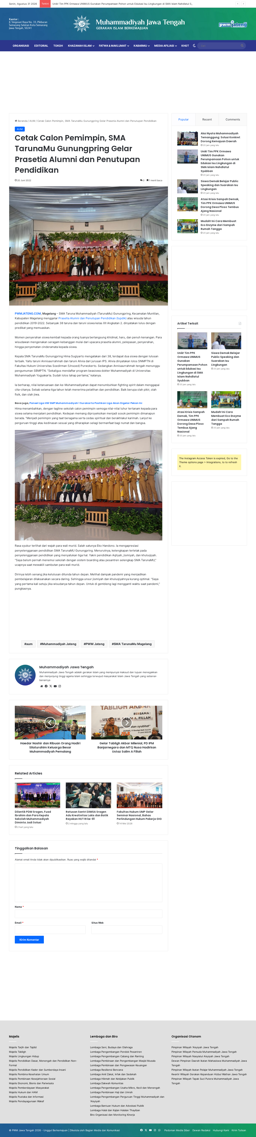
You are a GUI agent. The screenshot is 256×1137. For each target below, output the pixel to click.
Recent (207, 119)
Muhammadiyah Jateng (59, 644)
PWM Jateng (95, 644)
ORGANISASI (21, 45)
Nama (19, 906)
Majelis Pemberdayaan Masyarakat (29, 1087)
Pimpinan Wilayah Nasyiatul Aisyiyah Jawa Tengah (200, 1056)
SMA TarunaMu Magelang (133, 644)
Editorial (41, 45)
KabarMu (140, 45)
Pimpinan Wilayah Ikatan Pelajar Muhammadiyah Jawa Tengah (207, 1069)
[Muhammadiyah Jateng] (128, 24)
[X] (50, 686)
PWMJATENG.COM (28, 313)
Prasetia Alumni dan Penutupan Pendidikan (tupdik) (92, 318)
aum (29, 644)
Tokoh (58, 45)
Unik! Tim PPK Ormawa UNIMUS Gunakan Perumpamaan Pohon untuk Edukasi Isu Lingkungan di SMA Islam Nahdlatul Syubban (126, 3)
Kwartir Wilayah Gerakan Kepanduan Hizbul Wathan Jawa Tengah (209, 1074)
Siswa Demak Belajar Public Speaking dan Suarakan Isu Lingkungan (219, 185)
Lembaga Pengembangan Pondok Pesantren (116, 1051)
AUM (32, 120)
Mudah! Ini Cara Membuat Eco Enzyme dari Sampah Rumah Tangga (218, 225)
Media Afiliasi (164, 45)
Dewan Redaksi (201, 1130)
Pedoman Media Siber (177, 1130)
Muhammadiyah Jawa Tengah (66, 667)
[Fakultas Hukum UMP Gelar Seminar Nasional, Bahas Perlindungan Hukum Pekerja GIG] (139, 795)
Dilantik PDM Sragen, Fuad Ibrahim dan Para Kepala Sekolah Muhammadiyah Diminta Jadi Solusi (33, 817)
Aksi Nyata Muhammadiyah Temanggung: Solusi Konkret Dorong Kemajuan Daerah (220, 137)
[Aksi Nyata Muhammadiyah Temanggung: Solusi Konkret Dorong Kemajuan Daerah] (187, 139)
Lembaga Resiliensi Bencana (106, 1069)
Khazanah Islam (80, 45)
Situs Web (97, 922)
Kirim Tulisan (239, 1130)
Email (19, 922)
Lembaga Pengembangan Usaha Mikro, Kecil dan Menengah (125, 1087)
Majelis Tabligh (17, 1051)
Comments (233, 119)
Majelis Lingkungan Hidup (24, 1056)
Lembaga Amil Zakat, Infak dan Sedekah (113, 1074)
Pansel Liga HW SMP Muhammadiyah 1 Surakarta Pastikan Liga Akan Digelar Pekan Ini (85, 403)
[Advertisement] (128, 81)
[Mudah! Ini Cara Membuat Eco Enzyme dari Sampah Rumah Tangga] (187, 226)
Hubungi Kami (221, 1130)
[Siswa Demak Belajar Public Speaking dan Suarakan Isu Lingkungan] (187, 186)
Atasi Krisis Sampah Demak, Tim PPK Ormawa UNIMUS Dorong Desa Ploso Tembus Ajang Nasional (220, 205)
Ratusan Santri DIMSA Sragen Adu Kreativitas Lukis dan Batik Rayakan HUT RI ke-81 (87, 815)
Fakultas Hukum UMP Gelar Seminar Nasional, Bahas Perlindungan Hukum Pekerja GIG (139, 815)
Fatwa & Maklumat (112, 45)
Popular (183, 119)
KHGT (185, 45)
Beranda (22, 120)
